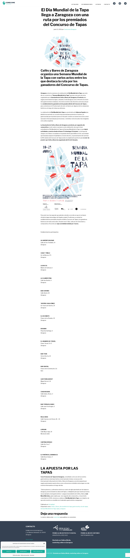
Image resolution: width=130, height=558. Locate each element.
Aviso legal (32, 555)
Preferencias (38, 551)
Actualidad (51, 504)
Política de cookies (16, 555)
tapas (58, 508)
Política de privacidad (25, 555)
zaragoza (62, 508)
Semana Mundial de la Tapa (48, 508)
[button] (44, 543)
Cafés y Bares (55, 506)
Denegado (23, 551)
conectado (57, 517)
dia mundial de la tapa (66, 506)
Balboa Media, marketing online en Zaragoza (74, 553)
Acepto (8, 551)
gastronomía (76, 506)
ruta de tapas (84, 506)
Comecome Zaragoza (9, 3)
